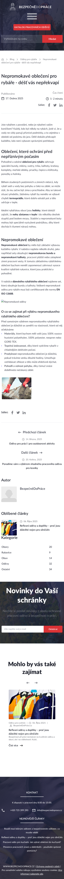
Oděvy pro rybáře (28, 59)
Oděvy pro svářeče (17, 723)
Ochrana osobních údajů (48, 866)
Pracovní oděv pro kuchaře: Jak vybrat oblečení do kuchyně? (32, 842)
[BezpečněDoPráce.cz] (32, 6)
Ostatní (6, 569)
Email (31, 623)
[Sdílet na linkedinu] (61, 105)
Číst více (13, 745)
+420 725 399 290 (19, 810)
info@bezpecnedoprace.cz (49, 810)
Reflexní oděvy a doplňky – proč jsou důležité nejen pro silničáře (31, 837)
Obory (5, 547)
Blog (12, 59)
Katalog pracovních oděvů (31, 27)
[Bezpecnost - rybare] (16, 388)
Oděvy (5, 564)
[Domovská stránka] (2, 59)
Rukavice (6, 552)
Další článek (29, 452)
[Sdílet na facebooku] (49, 105)
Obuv (5, 558)
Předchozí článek (34, 432)
